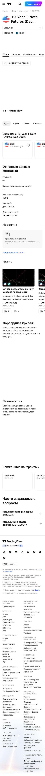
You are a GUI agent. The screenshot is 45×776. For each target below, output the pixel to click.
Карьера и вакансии (32, 669)
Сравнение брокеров (33, 630)
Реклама (27, 758)
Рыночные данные (31, 612)
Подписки (28, 609)
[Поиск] (19, 3)
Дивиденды (7, 659)
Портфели (6, 670)
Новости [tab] (16, 54)
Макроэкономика (10, 678)
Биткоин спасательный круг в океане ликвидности (18, 290)
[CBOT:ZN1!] (5, 284)
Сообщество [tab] (29, 54)
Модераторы (8, 715)
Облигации (7, 620)
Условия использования (30, 698)
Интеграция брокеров (33, 761)
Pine (4, 631)
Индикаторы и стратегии (8, 737)
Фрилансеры (8, 743)
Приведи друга (9, 704)
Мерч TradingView (31, 679)
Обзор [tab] (5, 54)
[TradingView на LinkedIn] (28, 551)
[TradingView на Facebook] (10, 551)
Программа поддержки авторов (11, 708)
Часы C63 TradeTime (32, 687)
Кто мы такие (29, 658)
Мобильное (7, 688)
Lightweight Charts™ (32, 743)
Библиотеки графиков (33, 740)
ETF (4, 617)
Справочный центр (32, 666)
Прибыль (6, 657)
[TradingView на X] (4, 551)
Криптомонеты (8, 622)
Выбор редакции (9, 728)
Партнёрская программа (29, 765)
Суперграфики (8, 606)
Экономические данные (9, 653)
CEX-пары (6, 625)
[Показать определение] (10, 177)
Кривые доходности (11, 672)
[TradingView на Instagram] (22, 551)
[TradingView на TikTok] (40, 551)
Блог (25, 663)
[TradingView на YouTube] (16, 551)
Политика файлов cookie (31, 713)
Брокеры (27, 627)
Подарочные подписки (29, 616)
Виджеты (28, 737)
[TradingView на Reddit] (4, 557)
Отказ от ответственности (31, 703)
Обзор (26, 625)
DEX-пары (6, 628)
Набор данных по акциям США (30, 649)
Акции (5, 614)
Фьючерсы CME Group (33, 643)
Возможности (29, 606)
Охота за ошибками (32, 727)
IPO (4, 662)
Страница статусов (32, 729)
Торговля (6, 722)
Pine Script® (7, 681)
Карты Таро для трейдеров (30, 683)
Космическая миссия (33, 661)
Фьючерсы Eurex (31, 645)
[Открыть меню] (3, 3)
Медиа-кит (28, 672)
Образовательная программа (31, 770)
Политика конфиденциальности (33, 708)
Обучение (6, 725)
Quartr (37, 590)
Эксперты (6, 741)
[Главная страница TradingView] (9, 4)
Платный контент (9, 746)
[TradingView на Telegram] (34, 551)
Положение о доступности (29, 718)
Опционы (6, 675)
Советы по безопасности (29, 723)
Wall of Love (7, 702)
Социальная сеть (9, 699)
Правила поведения (11, 712)
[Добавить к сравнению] (28, 145)
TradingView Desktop (11, 691)
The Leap (27, 633)
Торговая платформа (32, 750)
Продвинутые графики (29, 746)
